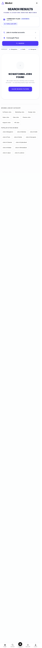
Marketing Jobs (19, 112)
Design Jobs (31, 112)
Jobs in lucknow (19, 153)
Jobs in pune (6, 137)
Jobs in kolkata (7, 147)
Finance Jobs (26, 117)
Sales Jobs (6, 117)
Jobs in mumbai (21, 132)
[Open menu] (37, 3)
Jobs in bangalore (8, 132)
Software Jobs (7, 112)
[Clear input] (35, 32)
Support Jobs (7, 122)
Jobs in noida (18, 137)
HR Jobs (16, 122)
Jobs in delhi (33, 132)
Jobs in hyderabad (21, 142)
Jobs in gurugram (31, 137)
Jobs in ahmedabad (21, 147)
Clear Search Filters (20, 89)
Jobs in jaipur (7, 153)
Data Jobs (16, 117)
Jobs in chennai (7, 142)
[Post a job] (20, 644)
